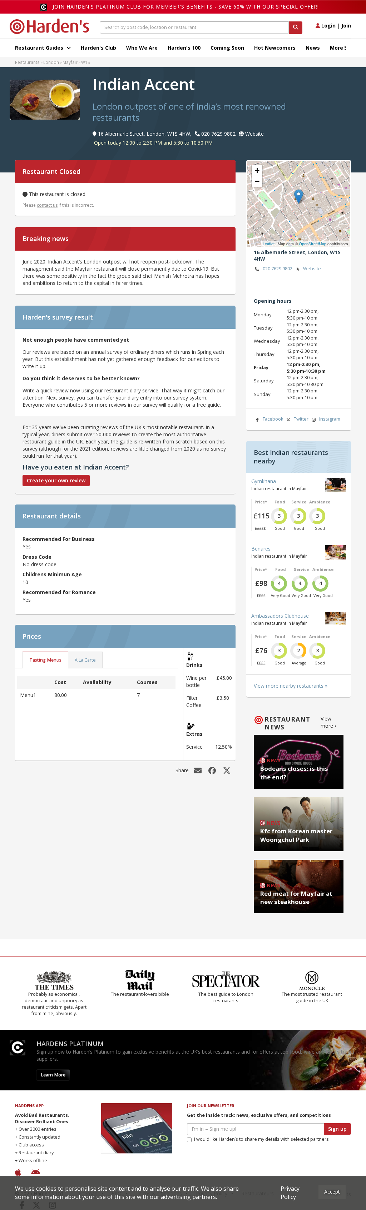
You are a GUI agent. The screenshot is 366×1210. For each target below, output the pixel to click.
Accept (332, 1191)
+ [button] (257, 170)
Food (279, 501)
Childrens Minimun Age (52, 574)
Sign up (337, 1128)
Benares (261, 548)
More (337, 47)
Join (346, 25)
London (51, 62)
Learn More (53, 1075)
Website (312, 269)
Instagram (329, 419)
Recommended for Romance (59, 592)
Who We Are (142, 47)
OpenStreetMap (312, 243)
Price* (260, 501)
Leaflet (268, 243)
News (313, 47)
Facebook (273, 419)
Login (328, 25)
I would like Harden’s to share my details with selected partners (261, 1139)
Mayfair (70, 62)
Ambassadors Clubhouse (280, 615)
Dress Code (37, 556)
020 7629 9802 (277, 269)
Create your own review (56, 480)
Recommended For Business (59, 539)
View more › (328, 722)
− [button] (257, 181)
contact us (47, 205)
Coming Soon (227, 47)
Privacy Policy (290, 1193)
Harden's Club (98, 47)
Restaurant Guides (40, 47)
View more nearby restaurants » (290, 685)
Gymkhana (263, 481)
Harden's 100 (184, 47)
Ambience (319, 501)
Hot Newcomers (275, 47)
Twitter (301, 419)
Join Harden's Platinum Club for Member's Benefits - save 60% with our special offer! (186, 6)
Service (298, 501)
